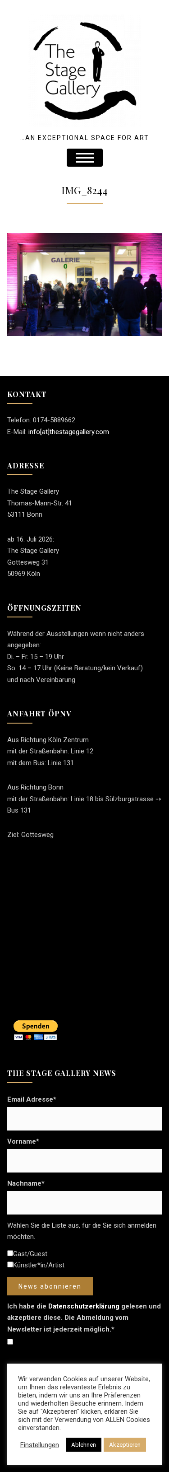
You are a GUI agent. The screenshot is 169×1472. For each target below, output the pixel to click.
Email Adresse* (31, 1099)
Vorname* (23, 1141)
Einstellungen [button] (39, 1445)
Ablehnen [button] (83, 1444)
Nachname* (26, 1183)
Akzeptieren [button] (125, 1444)
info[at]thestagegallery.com (68, 432)
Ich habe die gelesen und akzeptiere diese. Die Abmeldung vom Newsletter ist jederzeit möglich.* (84, 1317)
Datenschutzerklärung (83, 1306)
